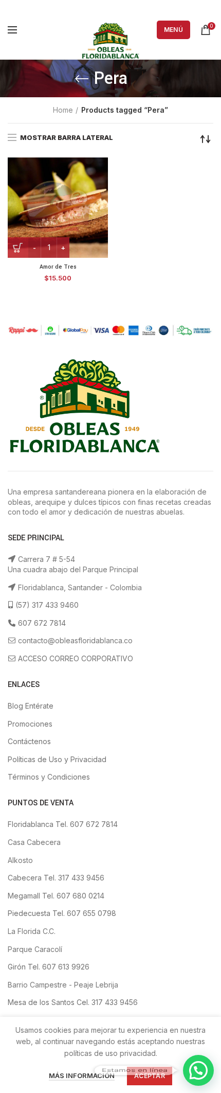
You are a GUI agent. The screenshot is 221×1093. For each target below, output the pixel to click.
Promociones (30, 723)
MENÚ (173, 29)
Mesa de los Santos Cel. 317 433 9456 (73, 1002)
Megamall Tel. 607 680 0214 (56, 895)
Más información (82, 1075)
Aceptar (149, 1076)
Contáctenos (29, 741)
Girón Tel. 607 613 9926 (48, 966)
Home (63, 109)
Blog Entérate (30, 705)
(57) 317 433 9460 (46, 605)
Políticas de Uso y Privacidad (57, 759)
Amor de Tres (58, 267)
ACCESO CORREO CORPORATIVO (74, 658)
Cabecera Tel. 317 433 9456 (56, 877)
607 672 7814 (41, 623)
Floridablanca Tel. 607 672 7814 (63, 824)
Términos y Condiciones (49, 776)
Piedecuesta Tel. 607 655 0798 (62, 913)
